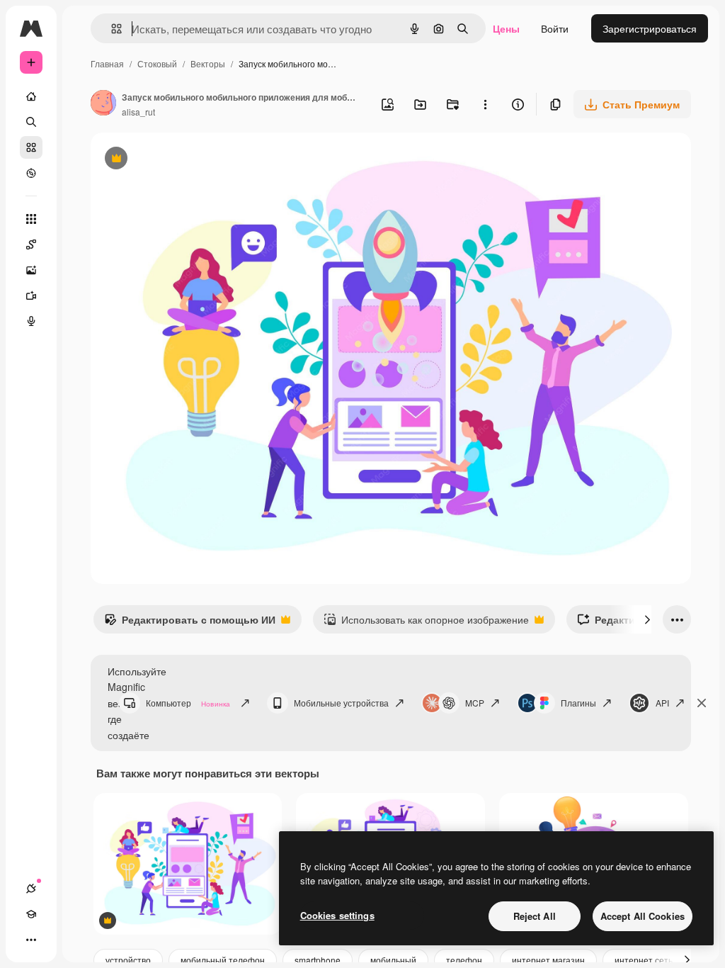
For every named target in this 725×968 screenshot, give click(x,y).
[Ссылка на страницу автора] (103, 104)
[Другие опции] (485, 104)
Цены (506, 28)
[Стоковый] (31, 147)
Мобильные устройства (341, 703)
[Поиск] (31, 122)
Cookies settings (337, 915)
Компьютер (188, 703)
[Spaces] (31, 244)
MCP (474, 703)
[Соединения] (31, 888)
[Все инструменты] (31, 219)
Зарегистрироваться (650, 28)
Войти (555, 28)
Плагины (578, 703)
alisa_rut (138, 112)
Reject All (534, 916)
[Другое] (31, 939)
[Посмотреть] (31, 173)
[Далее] (647, 619)
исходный (185, 159)
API (662, 703)
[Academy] (31, 914)
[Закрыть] (701, 703)
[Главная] (31, 96)
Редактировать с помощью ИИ (189, 623)
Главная (107, 63)
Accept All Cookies (642, 916)
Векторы (207, 63)
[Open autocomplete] (110, 28)
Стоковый (157, 63)
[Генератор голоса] (31, 321)
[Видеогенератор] (31, 295)
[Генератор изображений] (31, 270)
